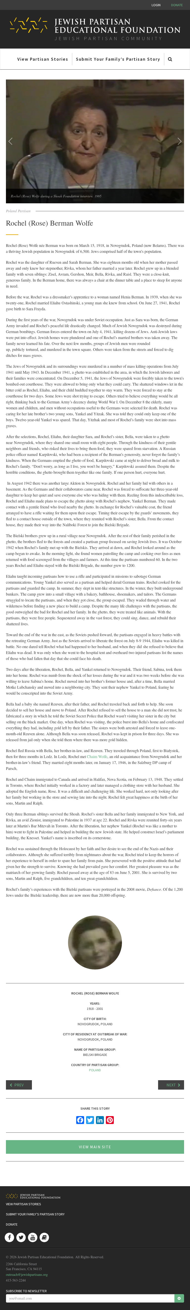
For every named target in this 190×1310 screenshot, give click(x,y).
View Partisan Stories (42, 59)
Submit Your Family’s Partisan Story (118, 59)
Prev (19, 1084)
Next (171, 1084)
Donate (177, 5)
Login (156, 5)
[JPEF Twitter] (21, 1237)
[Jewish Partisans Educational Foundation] (93, 1196)
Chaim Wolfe (97, 756)
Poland (95, 1070)
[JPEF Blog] (44, 1237)
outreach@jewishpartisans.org (27, 1274)
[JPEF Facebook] (9, 1237)
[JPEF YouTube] (32, 1237)
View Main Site (95, 1146)
